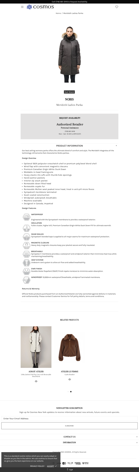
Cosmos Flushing (40, 6)
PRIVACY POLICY (37, 466)
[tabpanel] (36, 358)
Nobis (69, 99)
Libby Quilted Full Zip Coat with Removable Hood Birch (36, 375)
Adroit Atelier (36, 371)
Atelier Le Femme (69, 371)
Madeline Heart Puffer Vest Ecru (103, 374)
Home (58, 13)
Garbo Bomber (70, 374)
